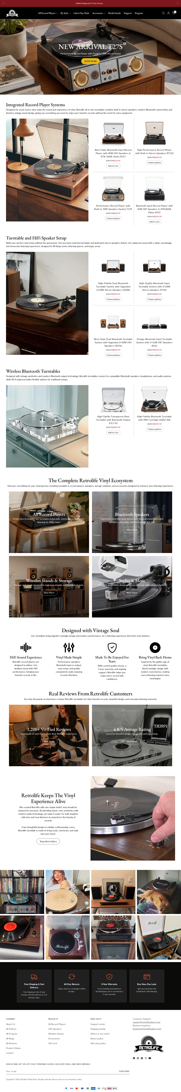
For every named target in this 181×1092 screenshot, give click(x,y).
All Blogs (10, 1038)
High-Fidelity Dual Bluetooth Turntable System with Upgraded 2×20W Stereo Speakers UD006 (113, 288)
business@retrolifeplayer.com (147, 1028)
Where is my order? (100, 1033)
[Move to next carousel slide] (96, 91)
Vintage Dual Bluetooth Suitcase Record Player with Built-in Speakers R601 (158, 957)
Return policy (96, 1038)
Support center (97, 1024)
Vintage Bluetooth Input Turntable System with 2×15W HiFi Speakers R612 (154, 344)
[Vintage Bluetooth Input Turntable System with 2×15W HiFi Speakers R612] (154, 324)
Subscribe (124, 1071)
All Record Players (57, 1024)
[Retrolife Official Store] (12, 13)
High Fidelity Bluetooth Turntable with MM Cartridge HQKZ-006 (67, 957)
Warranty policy (98, 1043)
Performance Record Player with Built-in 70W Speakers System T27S (20, 911)
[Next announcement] (177, 3)
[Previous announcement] (3, 3)
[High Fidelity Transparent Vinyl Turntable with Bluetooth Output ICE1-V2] (113, 402)
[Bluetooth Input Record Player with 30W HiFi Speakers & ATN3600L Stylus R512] (154, 191)
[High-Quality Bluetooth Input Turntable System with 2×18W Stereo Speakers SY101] (154, 269)
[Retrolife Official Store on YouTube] (149, 1058)
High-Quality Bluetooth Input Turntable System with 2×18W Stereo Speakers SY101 (154, 288)
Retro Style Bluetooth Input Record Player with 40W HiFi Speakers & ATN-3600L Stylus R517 (113, 155)
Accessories (54, 1038)
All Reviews (11, 1043)
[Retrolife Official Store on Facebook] (134, 1058)
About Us (10, 1024)
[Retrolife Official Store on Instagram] (138, 1058)
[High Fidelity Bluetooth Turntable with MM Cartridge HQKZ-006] (154, 402)
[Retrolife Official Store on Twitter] (146, 1058)
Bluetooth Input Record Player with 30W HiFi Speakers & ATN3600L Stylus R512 (154, 211)
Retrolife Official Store (28, 1079)
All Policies (11, 1029)
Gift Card (52, 1043)
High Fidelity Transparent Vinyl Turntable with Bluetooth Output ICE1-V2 (113, 422)
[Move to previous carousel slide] (84, 91)
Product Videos (13, 1048)
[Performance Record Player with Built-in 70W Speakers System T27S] (113, 191)
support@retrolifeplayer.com (146, 1022)
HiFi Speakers (55, 1029)
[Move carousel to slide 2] (91, 91)
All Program (11, 1033)
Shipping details (98, 1029)
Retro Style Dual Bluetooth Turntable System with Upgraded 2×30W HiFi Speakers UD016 (113, 344)
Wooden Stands (56, 1033)
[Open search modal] (163, 13)
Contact (10, 1053)
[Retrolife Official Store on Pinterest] (142, 1058)
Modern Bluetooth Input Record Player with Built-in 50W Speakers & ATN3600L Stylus (112, 957)
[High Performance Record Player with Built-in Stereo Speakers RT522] (154, 135)
